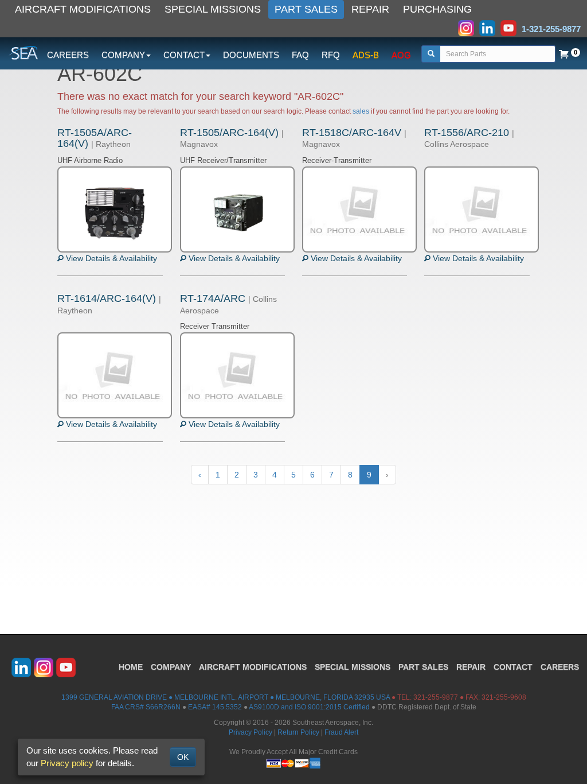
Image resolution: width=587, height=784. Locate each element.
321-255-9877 (435, 697)
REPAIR (370, 9)
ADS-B (366, 55)
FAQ (300, 55)
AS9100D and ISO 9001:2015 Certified (309, 707)
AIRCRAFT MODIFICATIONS (83, 9)
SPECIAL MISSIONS (213, 9)
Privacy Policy (250, 732)
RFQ (331, 55)
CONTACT (513, 667)
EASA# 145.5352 (215, 707)
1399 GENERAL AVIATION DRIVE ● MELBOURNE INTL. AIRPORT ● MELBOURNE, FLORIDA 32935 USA (225, 697)
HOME (131, 667)
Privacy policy (67, 763)
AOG (401, 55)
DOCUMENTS (251, 55)
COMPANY (171, 667)
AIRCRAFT (253, 667)
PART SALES (306, 9)
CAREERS (68, 55)
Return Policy (298, 732)
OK (183, 757)
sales (361, 111)
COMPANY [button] (123, 55)
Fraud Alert (341, 732)
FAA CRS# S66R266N (146, 707)
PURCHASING (437, 9)
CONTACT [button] (184, 55)
